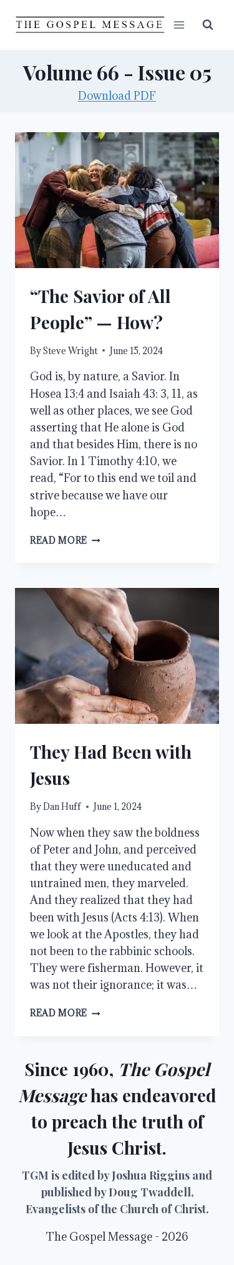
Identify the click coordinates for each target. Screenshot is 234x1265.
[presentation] (117, 200)
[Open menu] (178, 24)
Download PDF (117, 96)
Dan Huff (62, 806)
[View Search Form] (208, 25)
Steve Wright (70, 351)
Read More (65, 540)
